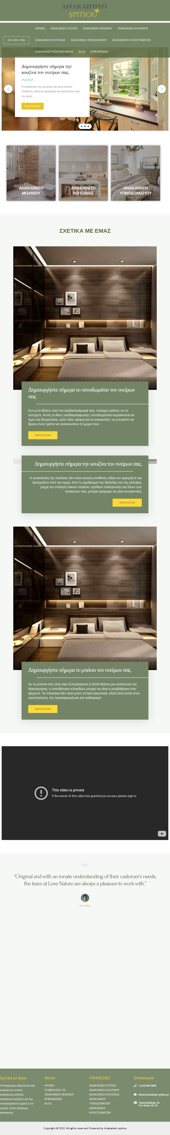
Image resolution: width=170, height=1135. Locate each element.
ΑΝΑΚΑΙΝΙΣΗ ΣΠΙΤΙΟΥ (64, 28)
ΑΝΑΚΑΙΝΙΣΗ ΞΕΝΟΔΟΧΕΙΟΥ (89, 40)
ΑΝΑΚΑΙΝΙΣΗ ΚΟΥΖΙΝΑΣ (50, 40)
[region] (85, 89)
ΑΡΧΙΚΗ (40, 28)
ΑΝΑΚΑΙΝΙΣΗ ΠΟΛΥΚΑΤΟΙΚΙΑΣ (54, 51)
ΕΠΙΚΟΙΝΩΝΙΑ (99, 51)
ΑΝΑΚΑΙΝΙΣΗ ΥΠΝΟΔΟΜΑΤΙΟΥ (136, 190)
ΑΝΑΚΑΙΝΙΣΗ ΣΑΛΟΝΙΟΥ (133, 28)
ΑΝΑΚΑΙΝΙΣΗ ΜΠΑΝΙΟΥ (97, 28)
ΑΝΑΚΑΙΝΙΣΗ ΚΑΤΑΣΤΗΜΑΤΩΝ (131, 40)
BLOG (82, 51)
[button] (8, 89)
